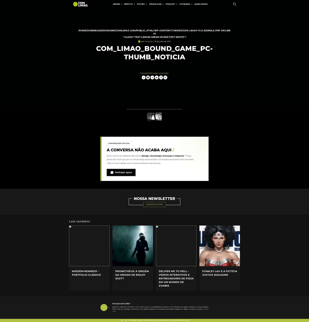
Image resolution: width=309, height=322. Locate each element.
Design (116, 4)
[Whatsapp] (144, 77)
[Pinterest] (161, 77)
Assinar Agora (154, 204)
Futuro (141, 4)
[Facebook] (148, 77)
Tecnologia (155, 4)
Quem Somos (201, 4)
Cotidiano (184, 4)
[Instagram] (165, 77)
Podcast (170, 4)
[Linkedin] (157, 77)
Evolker (187, 320)
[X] (152, 77)
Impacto (128, 4)
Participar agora (123, 172)
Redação (149, 41)
